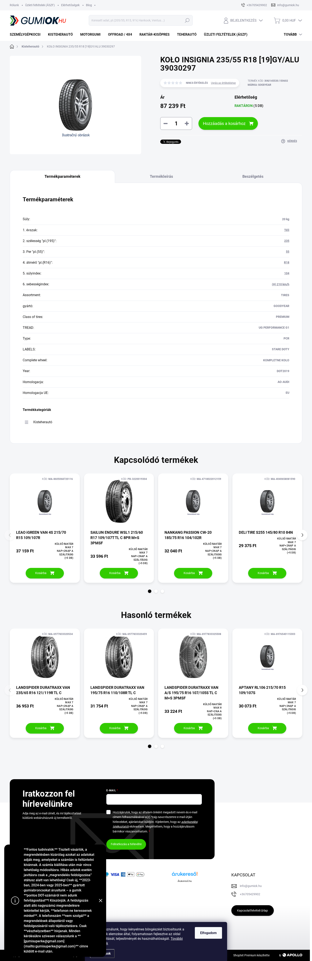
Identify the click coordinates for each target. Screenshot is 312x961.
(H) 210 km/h (280, 284)
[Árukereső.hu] (184, 875)
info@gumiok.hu (251, 886)
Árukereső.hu (185, 881)
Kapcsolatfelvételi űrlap (252, 910)
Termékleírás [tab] (161, 176)
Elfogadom (208, 933)
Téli (286, 230)
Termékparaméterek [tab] (62, 176)
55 (287, 251)
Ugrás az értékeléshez (223, 82)
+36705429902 (250, 894)
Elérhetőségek (70, 5)
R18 (286, 262)
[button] (149, 591)
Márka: (259, 84)
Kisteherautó (42, 422)
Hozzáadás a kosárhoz (224, 123)
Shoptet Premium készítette (251, 955)
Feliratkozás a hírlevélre (126, 844)
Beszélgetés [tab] (252, 176)
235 (286, 240)
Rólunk (14, 5)
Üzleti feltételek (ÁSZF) (40, 5)
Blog (89, 5)
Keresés (187, 20)
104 (286, 273)
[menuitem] (27, 34)
